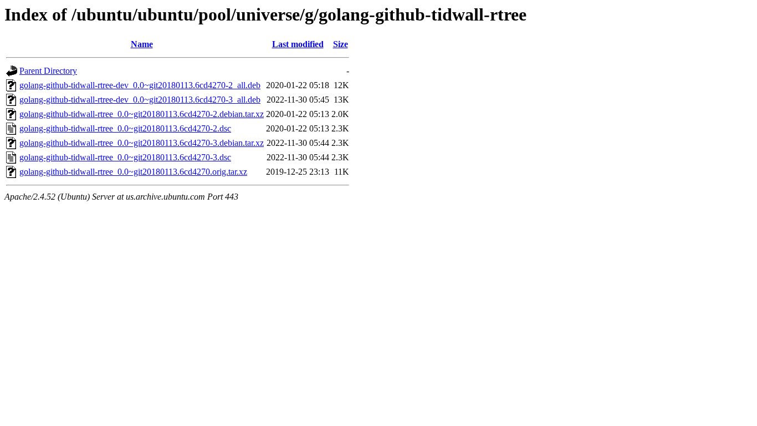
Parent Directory (48, 70)
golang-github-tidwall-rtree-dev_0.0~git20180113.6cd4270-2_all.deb (139, 85)
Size (340, 44)
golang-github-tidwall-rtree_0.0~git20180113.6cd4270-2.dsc (125, 128)
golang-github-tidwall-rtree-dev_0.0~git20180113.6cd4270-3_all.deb (139, 99)
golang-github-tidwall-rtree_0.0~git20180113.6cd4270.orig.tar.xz (133, 171)
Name (142, 44)
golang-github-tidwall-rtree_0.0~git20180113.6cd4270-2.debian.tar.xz (141, 114)
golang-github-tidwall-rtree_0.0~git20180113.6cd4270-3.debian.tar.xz (141, 143)
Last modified (298, 44)
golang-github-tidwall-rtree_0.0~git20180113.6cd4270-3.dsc (125, 157)
